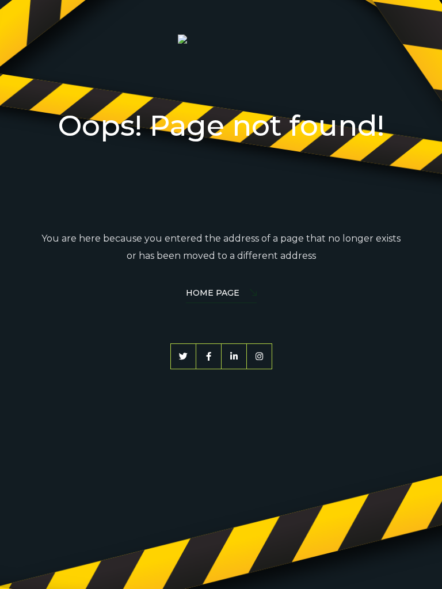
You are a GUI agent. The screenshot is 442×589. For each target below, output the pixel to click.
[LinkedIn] (234, 356)
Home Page (212, 293)
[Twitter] (183, 356)
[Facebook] (208, 356)
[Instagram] (259, 356)
